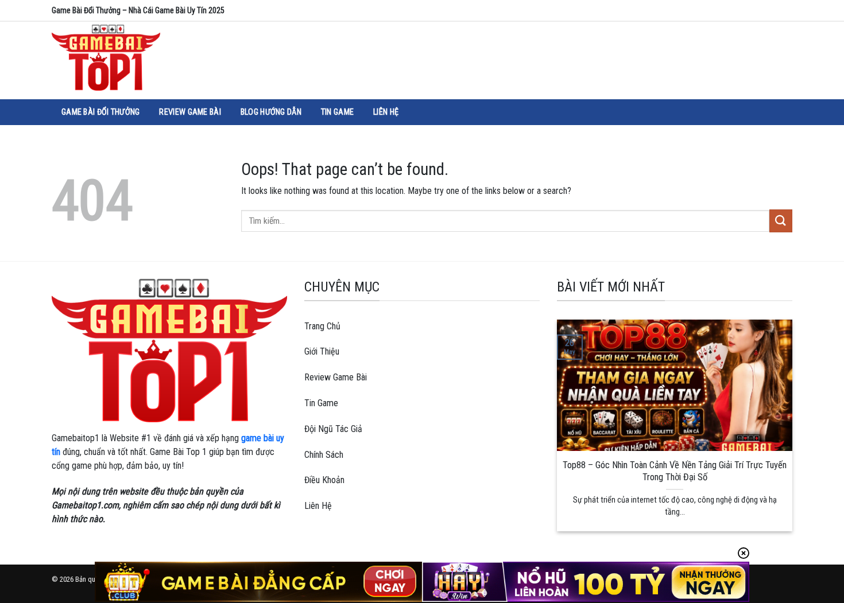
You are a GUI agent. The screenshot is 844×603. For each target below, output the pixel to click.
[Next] (786, 424)
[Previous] (563, 424)
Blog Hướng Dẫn (271, 112)
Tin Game (337, 112)
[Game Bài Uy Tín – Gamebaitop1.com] (123, 58)
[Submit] (780, 220)
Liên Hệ (385, 112)
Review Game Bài (189, 112)
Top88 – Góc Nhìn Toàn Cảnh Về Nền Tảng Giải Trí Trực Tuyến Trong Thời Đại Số (675, 471)
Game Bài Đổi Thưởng (100, 112)
